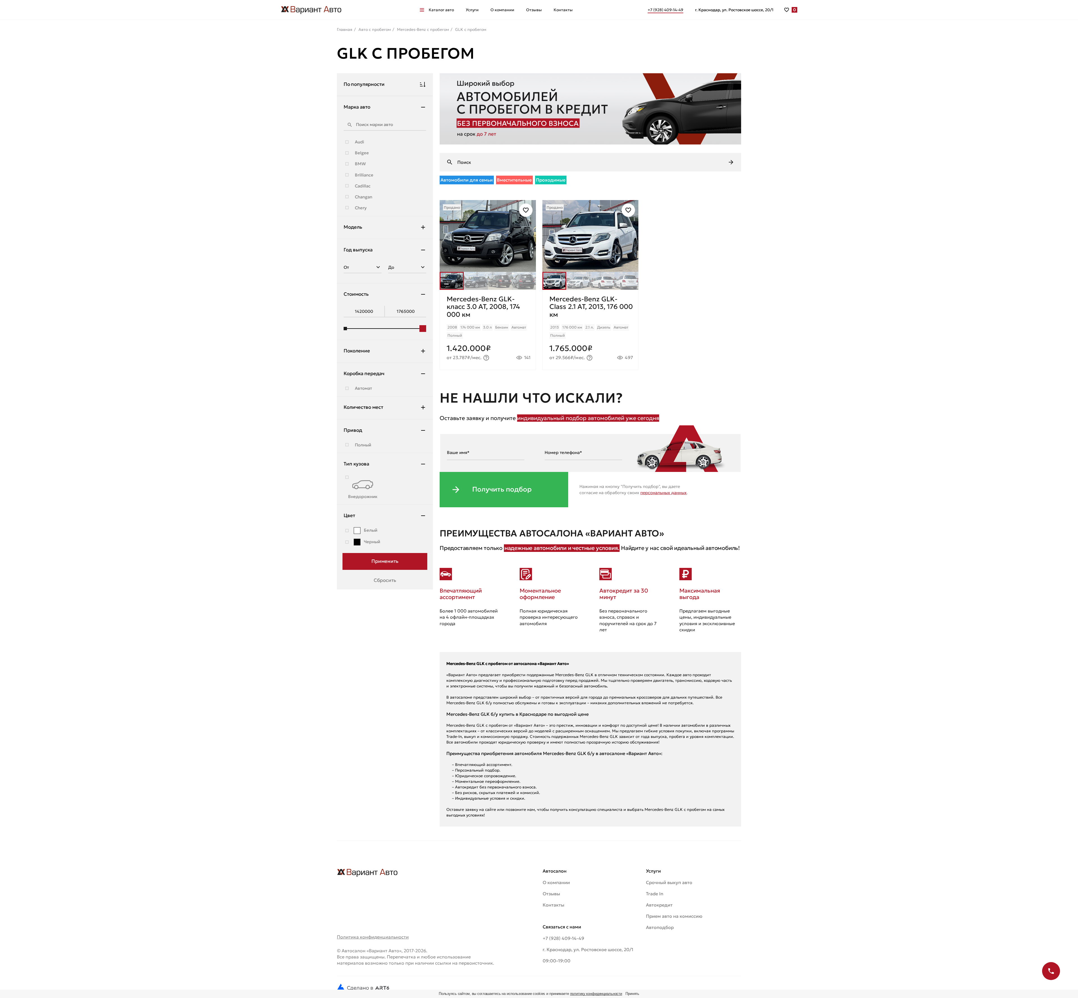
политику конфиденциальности (596, 994)
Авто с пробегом (374, 29)
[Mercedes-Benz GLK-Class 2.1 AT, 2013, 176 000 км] (590, 330)
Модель (353, 227)
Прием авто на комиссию (674, 916)
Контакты (563, 9)
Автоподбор (660, 927)
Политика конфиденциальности (373, 936)
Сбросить (385, 580)
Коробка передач (364, 373)
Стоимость (356, 294)
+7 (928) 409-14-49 (563, 938)
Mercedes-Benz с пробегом (423, 29)
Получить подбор (502, 489)
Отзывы (534, 9)
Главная (344, 29)
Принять (632, 994)
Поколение (357, 351)
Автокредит (659, 905)
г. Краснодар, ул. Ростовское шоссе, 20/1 (734, 10)
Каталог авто (441, 9)
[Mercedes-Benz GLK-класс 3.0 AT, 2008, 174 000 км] (488, 330)
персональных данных (663, 492)
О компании (502, 9)
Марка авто (357, 107)
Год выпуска (358, 250)
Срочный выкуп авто (669, 882)
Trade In (654, 893)
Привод (353, 430)
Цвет (349, 515)
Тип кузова (356, 464)
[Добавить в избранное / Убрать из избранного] (525, 210)
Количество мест (363, 407)
